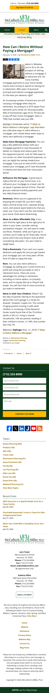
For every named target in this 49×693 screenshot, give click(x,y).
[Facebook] (9, 428)
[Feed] (39, 428)
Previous (8, 353)
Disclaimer (24, 631)
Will (7, 451)
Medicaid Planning (13, 484)
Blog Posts (24, 647)
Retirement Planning (19, 338)
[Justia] (27, 428)
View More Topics (10, 488)
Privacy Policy (24, 635)
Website (24, 627)
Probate (9, 447)
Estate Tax (9, 477)
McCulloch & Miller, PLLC (32, 680)
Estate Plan (10, 480)
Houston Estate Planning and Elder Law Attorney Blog (24, 19)
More (36, 30)
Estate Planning (12, 444)
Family (8, 466)
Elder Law (9, 473)
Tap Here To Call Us (24, 7)
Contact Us (25, 643)
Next (28, 353)
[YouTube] (33, 428)
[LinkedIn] (21, 428)
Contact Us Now (24, 414)
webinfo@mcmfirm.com (28, 566)
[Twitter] (15, 428)
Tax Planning (10, 469)
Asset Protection (12, 462)
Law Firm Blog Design (24, 690)
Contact (21, 30)
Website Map (24, 639)
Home (7, 30)
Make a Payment (24, 595)
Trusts (8, 455)
